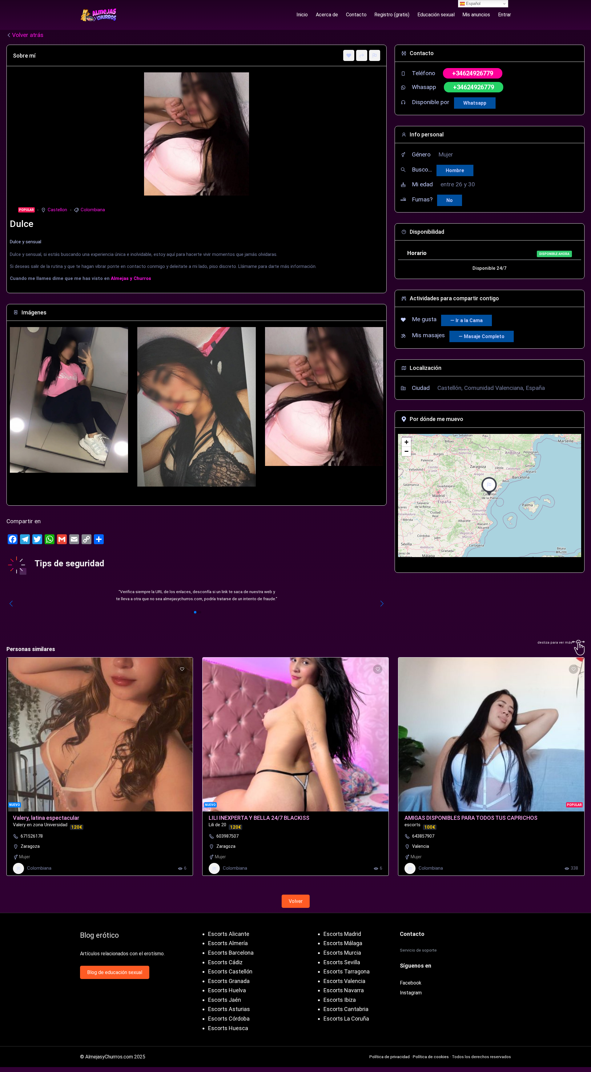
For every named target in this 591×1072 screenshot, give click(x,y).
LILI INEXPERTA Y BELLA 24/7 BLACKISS (259, 818)
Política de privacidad (389, 1056)
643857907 (423, 836)
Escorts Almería (228, 943)
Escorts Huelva (227, 990)
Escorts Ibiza (340, 1000)
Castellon (57, 209)
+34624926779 (472, 73)
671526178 (32, 836)
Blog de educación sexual (114, 972)
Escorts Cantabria (346, 1009)
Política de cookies (431, 1056)
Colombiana (93, 209)
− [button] (406, 451)
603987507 (227, 836)
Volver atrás (27, 34)
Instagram (411, 993)
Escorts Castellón (230, 971)
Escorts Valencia (344, 981)
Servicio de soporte (418, 950)
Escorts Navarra (344, 990)
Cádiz (236, 962)
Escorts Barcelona (231, 952)
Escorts (217, 962)
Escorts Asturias (229, 1009)
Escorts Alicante (228, 934)
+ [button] (406, 442)
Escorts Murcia (342, 952)
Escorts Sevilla (342, 962)
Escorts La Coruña (346, 1018)
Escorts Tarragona (347, 971)
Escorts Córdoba (229, 1018)
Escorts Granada (229, 981)
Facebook (410, 983)
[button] (192, 612)
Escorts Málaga (343, 943)
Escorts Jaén (224, 1000)
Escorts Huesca (228, 1028)
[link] (196, 595)
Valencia (420, 846)
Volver (296, 901)
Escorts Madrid (342, 934)
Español (472, 3)
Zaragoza (30, 846)
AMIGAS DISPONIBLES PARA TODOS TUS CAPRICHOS (470, 818)
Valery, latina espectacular (46, 818)
